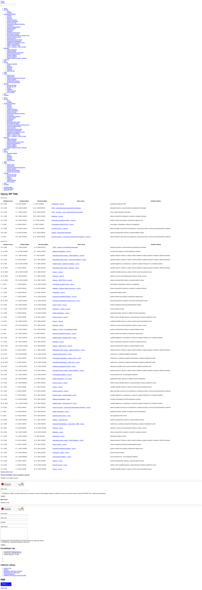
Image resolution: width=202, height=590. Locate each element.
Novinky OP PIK (11, 176)
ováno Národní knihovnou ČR (6, 584)
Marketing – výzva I (58, 432)
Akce (5, 183)
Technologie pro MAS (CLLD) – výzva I (63, 284)
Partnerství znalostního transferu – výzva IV (64, 220)
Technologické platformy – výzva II (62, 374)
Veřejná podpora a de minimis (15, 142)
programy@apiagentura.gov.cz (12, 551)
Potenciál (9, 107)
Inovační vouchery (12, 109)
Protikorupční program (13, 170)
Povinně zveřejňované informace (16, 167)
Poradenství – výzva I (58, 436)
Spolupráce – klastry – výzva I (61, 452)
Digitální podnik (11, 117)
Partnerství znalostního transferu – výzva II (64, 333)
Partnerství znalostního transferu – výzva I (64, 448)
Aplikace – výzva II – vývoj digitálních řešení (65, 329)
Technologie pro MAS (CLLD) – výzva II (63, 224)
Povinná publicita (12, 146)
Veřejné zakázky (11, 169)
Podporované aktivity (10, 103)
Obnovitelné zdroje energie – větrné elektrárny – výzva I (68, 440)
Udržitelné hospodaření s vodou (16, 132)
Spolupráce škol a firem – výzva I (62, 415)
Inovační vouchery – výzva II (60, 391)
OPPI (5, 162)
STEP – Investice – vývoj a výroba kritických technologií (67, 212)
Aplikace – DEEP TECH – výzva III (62, 346)
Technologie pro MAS (13, 123)
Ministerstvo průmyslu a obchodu (13, 571)
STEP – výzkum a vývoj (13, 134)
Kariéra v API (10, 164)
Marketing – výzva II (58, 341)
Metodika (6, 137)
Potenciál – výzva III (58, 276)
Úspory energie (11, 127)
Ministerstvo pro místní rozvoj (12, 572)
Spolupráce (10, 115)
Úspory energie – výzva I (59, 444)
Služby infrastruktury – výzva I (61, 411)
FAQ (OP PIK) (11, 160)
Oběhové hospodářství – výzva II (62, 251)
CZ (1, 2)
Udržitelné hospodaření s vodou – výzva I (64, 366)
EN (3, 2)
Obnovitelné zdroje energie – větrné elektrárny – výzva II (68, 370)
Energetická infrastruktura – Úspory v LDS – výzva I (67, 358)
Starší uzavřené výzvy (7, 472)
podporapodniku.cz (9, 574)
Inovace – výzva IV (58, 272)
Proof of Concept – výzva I (60, 465)
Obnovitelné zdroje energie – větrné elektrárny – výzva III (68, 255)
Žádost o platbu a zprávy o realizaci (17, 147)
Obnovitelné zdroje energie (14, 129)
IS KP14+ (9, 157)
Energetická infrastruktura (14, 130)
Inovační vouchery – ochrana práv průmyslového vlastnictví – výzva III (71, 236)
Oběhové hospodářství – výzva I (61, 399)
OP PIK (6, 152)
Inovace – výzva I (57, 469)
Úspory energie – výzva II (60, 305)
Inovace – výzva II (57, 387)
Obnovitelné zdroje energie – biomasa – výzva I (66, 268)
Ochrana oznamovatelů (13, 171)
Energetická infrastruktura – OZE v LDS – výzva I (66, 362)
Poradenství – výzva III (58, 204)
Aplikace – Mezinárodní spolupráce (61, 232)
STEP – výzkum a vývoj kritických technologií (65, 247)
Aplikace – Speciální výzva (60, 419)
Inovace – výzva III (58, 321)
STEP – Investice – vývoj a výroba (16, 136)
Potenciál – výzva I (58, 428)
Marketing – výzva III (57, 216)
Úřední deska (10, 166)
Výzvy (8, 100)
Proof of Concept (11, 112)
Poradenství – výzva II (59, 292)
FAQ (5, 150)
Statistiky (9, 102)
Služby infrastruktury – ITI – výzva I (62, 378)
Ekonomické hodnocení (13, 143)
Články (9, 177)
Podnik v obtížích (11, 144)
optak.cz (6, 569)
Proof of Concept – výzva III (60, 317)
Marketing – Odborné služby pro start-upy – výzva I (67, 288)
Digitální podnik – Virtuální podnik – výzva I (65, 395)
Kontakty (6, 184)
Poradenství (10, 119)
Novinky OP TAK (11, 174)
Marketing (9, 120)
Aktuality (6, 173)
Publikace (10, 179)
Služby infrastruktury (12, 110)
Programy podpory (12, 153)
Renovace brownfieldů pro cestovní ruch (18, 125)
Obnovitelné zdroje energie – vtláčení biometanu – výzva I (69, 350)
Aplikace (9, 105)
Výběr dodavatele (12, 139)
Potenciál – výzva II (58, 325)
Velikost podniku (11, 140)
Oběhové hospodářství (13, 133)
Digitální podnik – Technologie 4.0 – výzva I (65, 403)
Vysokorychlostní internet (14, 126)
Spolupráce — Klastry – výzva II (61, 309)
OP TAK (6, 99)
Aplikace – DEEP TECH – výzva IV (62, 280)
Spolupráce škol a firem (13, 122)
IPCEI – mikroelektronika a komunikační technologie (66, 208)
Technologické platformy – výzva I (62, 456)
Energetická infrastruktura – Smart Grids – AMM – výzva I (68, 424)
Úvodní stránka (8, 187)
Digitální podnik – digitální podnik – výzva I (64, 337)
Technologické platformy (14, 116)
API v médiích (11, 181)
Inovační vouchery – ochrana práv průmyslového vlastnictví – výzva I (72, 407)
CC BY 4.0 (40, 579)
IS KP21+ (6, 149)
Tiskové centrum (11, 180)
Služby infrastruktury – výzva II (61, 313)
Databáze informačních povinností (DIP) (15, 575)
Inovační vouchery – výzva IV (60, 228)
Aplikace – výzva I (58, 461)
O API (5, 163)
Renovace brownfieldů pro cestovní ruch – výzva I (66, 300)
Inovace (9, 106)
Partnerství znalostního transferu (16, 113)
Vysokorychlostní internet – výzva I (62, 354)
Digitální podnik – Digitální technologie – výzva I (66, 263)
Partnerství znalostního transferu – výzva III (64, 296)
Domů (5, 98)
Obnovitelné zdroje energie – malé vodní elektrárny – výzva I (69, 259)
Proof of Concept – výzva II (60, 383)
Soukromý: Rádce (9, 188)
